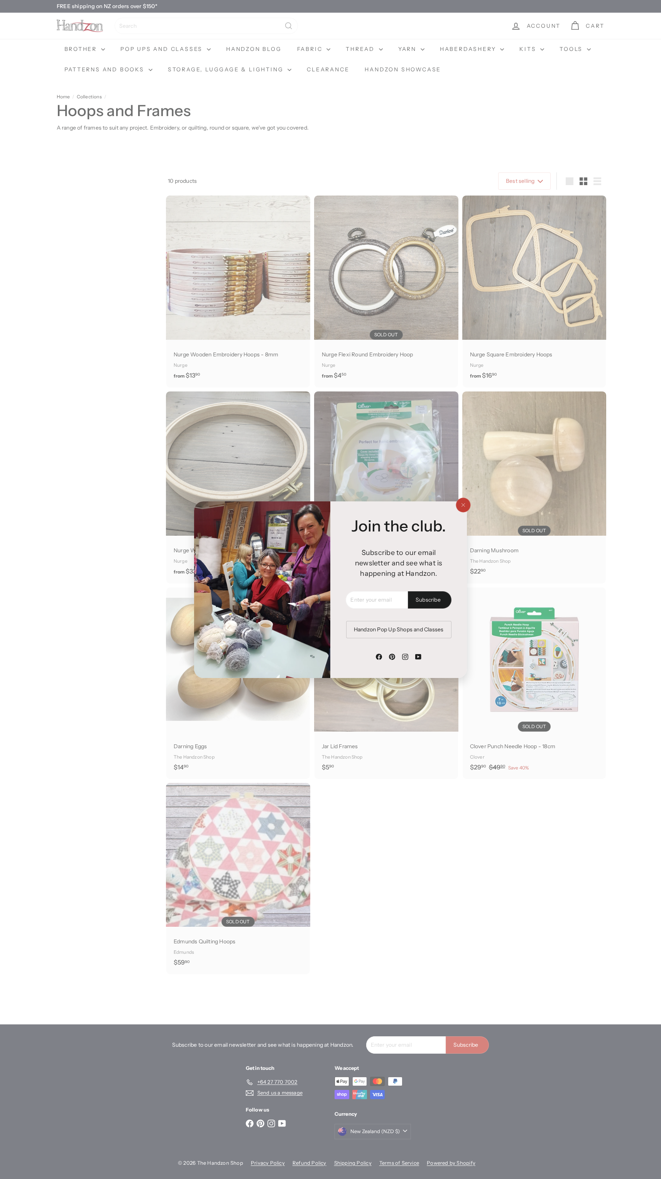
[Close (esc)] (463, 505)
